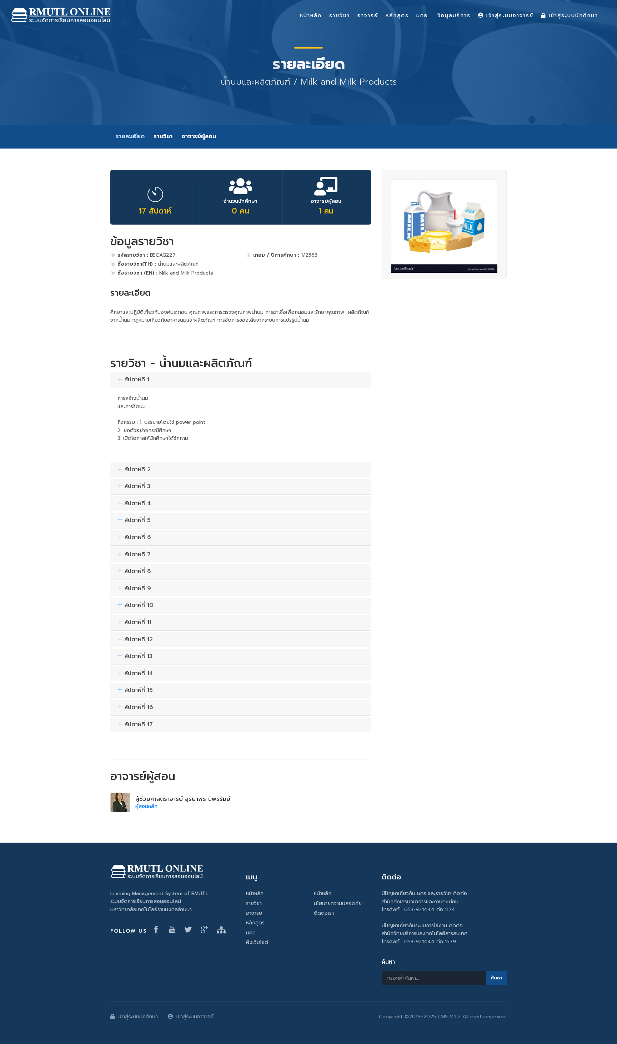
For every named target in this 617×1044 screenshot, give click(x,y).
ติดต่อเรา (324, 913)
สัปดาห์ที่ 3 (137, 486)
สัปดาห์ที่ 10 (139, 605)
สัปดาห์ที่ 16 (138, 707)
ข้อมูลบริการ (454, 15)
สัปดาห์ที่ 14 (138, 674)
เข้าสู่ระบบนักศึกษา (138, 1016)
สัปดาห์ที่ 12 (138, 640)
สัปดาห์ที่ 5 (137, 520)
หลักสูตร (255, 923)
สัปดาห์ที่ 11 (137, 622)
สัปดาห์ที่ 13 (138, 656)
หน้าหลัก (255, 893)
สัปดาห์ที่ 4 (137, 504)
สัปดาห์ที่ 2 (137, 470)
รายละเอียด (130, 136)
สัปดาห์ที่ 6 (137, 537)
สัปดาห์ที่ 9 (137, 589)
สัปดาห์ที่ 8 (137, 571)
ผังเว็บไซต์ (257, 942)
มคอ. (251, 933)
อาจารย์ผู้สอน (198, 136)
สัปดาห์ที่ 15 (138, 690)
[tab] (240, 380)
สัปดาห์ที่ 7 (137, 555)
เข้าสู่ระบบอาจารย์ (195, 1016)
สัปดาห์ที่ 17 (138, 725)
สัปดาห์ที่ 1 (136, 380)
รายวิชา (163, 136)
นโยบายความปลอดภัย (338, 903)
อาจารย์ (254, 913)
